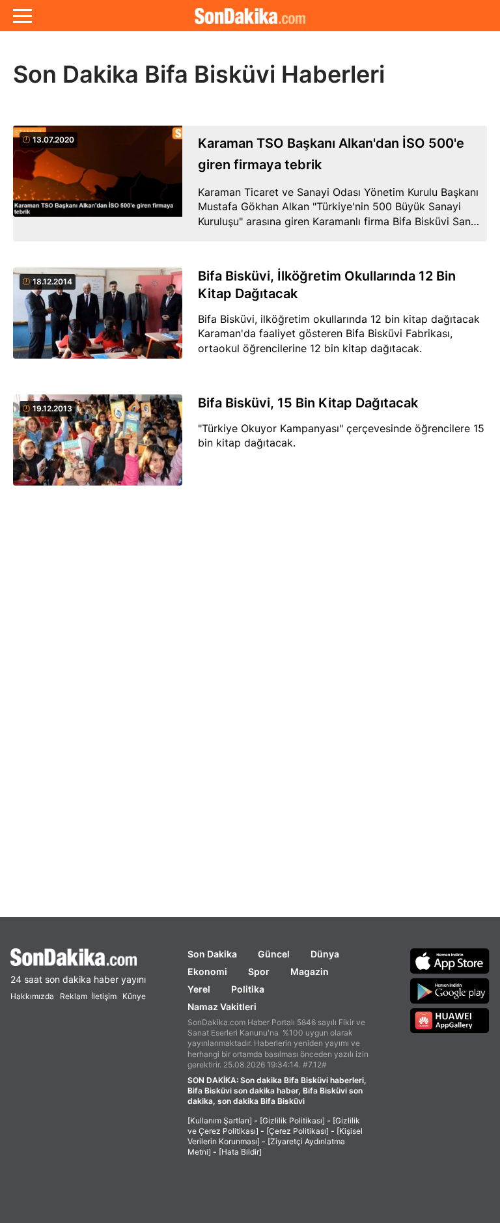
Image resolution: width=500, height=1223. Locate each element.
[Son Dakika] (250, 15)
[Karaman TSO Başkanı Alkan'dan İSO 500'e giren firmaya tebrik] (97, 183)
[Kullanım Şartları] (220, 1120)
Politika (247, 989)
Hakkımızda (32, 996)
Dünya (325, 953)
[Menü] (22, 15)
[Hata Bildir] (240, 1152)
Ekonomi (207, 971)
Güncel (274, 953)
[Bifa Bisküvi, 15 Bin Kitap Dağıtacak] (97, 447)
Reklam (73, 996)
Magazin (309, 971)
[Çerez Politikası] (297, 1131)
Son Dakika (212, 953)
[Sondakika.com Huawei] (450, 1020)
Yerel (199, 989)
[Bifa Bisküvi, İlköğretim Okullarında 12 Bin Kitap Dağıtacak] (97, 321)
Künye (134, 996)
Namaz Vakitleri (222, 1006)
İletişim (104, 996)
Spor (259, 971)
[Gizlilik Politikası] (292, 1120)
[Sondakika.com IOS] (450, 960)
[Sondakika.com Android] (450, 990)
